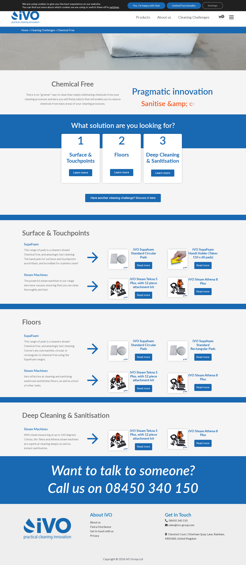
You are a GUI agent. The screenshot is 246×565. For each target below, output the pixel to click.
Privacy (94, 535)
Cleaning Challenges (43, 30)
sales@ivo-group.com (181, 525)
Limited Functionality (184, 5)
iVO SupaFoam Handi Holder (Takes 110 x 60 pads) (203, 253)
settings (114, 7)
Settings (213, 5)
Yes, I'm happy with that (146, 5)
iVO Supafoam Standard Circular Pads (143, 253)
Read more (143, 265)
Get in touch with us (102, 531)
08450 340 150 (151, 489)
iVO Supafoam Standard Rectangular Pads (203, 345)
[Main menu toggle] (231, 17)
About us (95, 522)
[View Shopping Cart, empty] (220, 17)
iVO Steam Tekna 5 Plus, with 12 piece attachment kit (143, 283)
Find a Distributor (100, 526)
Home (24, 30)
